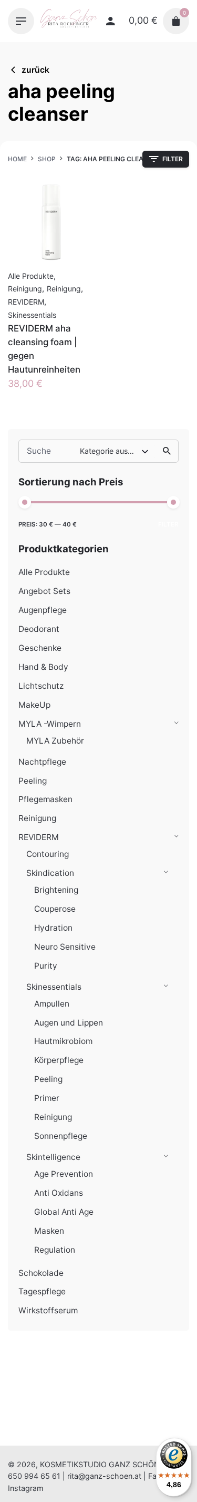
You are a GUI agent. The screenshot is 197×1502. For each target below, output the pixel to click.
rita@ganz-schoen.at (104, 1475)
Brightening (56, 890)
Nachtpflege (42, 762)
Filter (168, 524)
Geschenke (39, 648)
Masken (49, 1231)
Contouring (47, 854)
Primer (46, 1098)
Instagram (26, 1488)
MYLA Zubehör (55, 741)
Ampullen (51, 1004)
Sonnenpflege (60, 1136)
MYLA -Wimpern (49, 724)
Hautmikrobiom (63, 1041)
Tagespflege (42, 1291)
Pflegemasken (45, 799)
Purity (45, 966)
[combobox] (115, 451)
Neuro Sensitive (65, 947)
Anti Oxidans (58, 1193)
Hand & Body (43, 667)
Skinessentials (53, 987)
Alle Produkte (44, 572)
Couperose (55, 909)
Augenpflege (42, 610)
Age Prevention (63, 1174)
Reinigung (37, 818)
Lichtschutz (41, 686)
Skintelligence (53, 1157)
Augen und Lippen (68, 1023)
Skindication (50, 873)
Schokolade (41, 1273)
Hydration (53, 928)
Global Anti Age (64, 1212)
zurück (35, 70)
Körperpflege (59, 1060)
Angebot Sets (44, 591)
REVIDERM (38, 837)
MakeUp (34, 705)
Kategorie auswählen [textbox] (110, 450)
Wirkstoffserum (48, 1310)
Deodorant (38, 629)
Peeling (32, 781)
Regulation (54, 1250)
